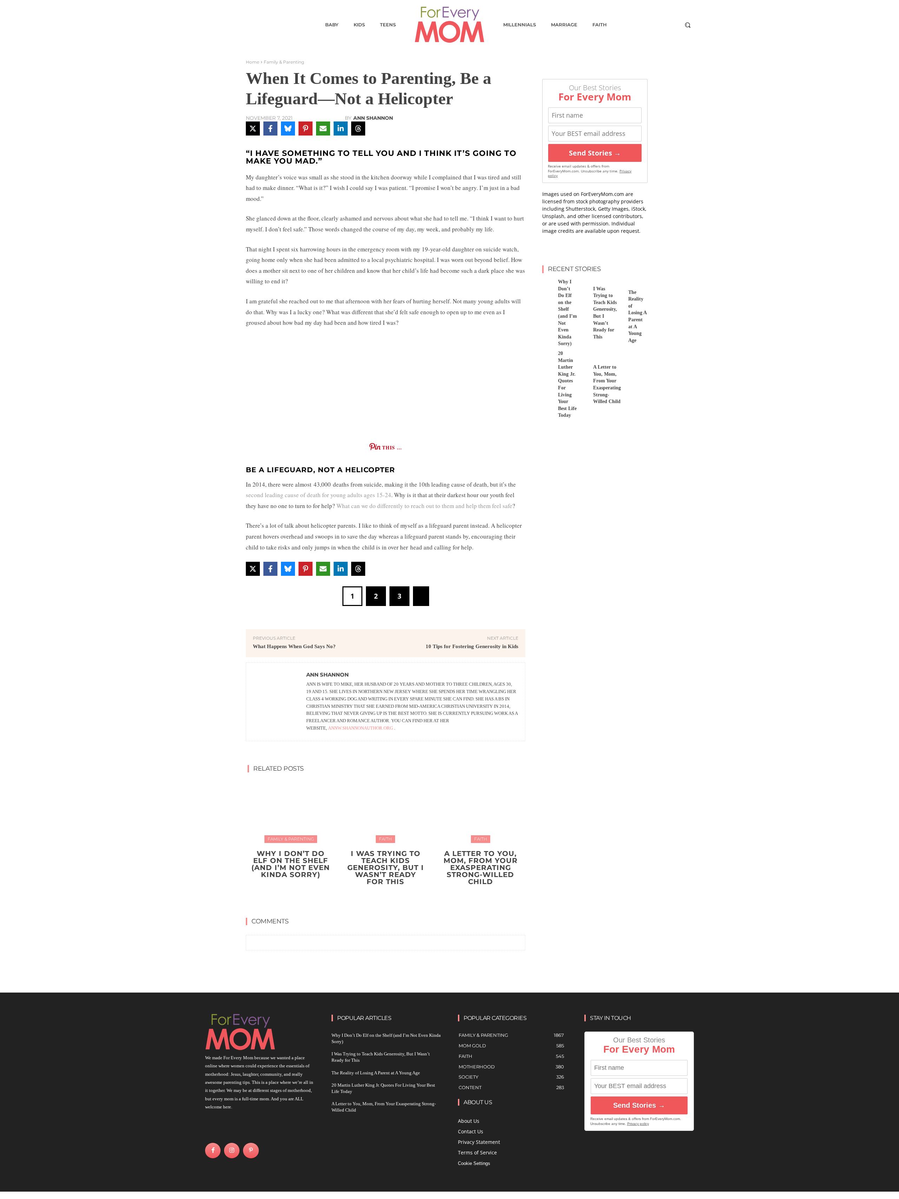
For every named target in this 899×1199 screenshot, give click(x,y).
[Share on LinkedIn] (341, 128)
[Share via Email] (323, 128)
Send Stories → (595, 153)
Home (252, 62)
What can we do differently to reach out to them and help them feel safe (424, 506)
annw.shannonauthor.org (360, 728)
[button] (687, 25)
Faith (385, 839)
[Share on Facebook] (270, 128)
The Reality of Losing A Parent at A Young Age (376, 1072)
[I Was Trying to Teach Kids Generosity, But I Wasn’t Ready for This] (385, 810)
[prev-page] (378, 898)
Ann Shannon (373, 118)
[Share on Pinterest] (305, 128)
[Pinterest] (250, 1150)
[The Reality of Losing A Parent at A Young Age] (617, 286)
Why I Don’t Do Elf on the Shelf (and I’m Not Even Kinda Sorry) (290, 864)
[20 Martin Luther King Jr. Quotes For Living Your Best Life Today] (547, 358)
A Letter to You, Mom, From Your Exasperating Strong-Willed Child (481, 867)
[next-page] (390, 898)
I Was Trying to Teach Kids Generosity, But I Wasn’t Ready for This (385, 867)
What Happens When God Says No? (294, 646)
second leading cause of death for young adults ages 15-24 (318, 495)
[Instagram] (231, 1150)
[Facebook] (213, 1150)
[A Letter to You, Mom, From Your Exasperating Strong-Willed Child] (480, 810)
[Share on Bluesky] (288, 128)
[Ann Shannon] (276, 701)
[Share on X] (253, 128)
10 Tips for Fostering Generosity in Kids (472, 646)
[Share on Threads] (358, 128)
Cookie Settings (474, 1163)
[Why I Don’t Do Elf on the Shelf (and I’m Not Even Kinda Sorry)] (290, 810)
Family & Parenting (284, 62)
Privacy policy (638, 1124)
